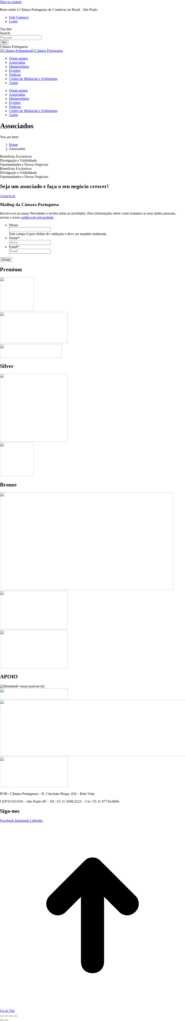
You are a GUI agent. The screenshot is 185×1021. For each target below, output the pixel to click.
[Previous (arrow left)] (2, 1020)
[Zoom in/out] (15, 1016)
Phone (13, 225)
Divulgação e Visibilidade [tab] (18, 160)
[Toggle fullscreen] (11, 1016)
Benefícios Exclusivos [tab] (16, 156)
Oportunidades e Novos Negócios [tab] (24, 164)
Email (14, 247)
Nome (14, 238)
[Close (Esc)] (2, 1016)
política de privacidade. (37, 217)
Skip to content (10, 2)
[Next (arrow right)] (6, 1020)
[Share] (6, 1016)
